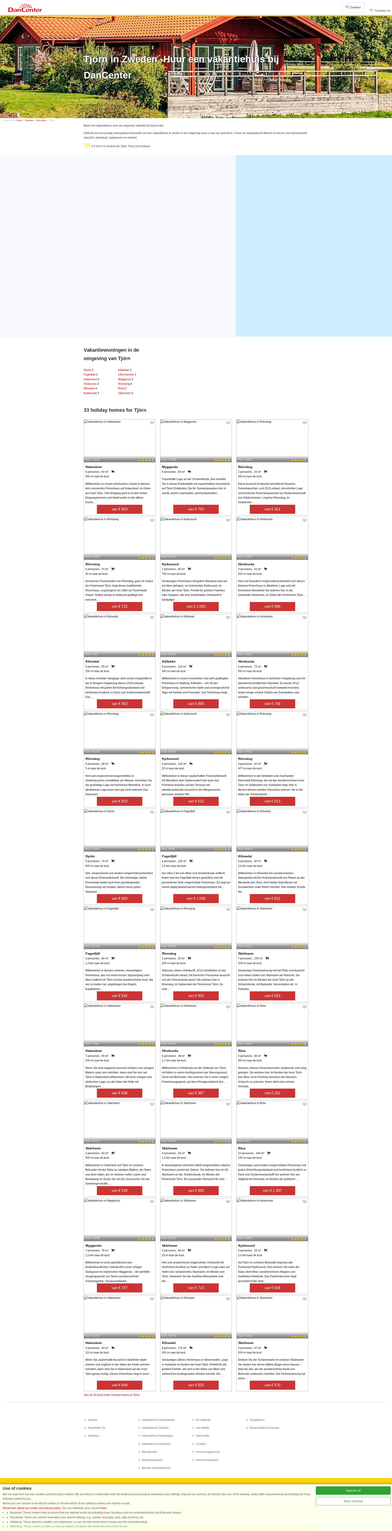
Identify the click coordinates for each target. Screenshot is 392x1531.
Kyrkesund (91, 393)
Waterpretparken (152, 1460)
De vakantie (203, 1419)
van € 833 (196, 1385)
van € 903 (119, 509)
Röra (122, 388)
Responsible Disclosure (264, 1427)
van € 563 (119, 704)
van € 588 (272, 606)
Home (19, 120)
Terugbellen (257, 1419)
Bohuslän (41, 120)
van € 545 (119, 996)
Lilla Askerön (127, 374)
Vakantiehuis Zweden (155, 1427)
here (104, 1508)
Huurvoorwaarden (207, 1460)
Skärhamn (125, 393)
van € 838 (119, 1093)
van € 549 (119, 1190)
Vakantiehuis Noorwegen (157, 1435)
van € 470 (272, 1385)
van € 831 (272, 898)
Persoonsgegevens (208, 1451)
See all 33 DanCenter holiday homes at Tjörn (111, 1395)
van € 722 (119, 606)
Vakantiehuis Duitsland (156, 1444)
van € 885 (196, 704)
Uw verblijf (202, 1427)
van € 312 (272, 509)
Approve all (353, 1490)
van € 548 (272, 1288)
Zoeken (355, 7)
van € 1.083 (196, 606)
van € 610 (196, 801)
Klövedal (90, 388)
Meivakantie (149, 1451)
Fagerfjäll (91, 374)
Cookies (201, 1444)
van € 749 (272, 704)
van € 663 (272, 996)
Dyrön (88, 370)
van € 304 (196, 996)
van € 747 (119, 1288)
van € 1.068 (196, 898)
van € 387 (196, 1093)
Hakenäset (91, 379)
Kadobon (93, 1435)
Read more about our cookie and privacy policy (32, 1508)
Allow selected (353, 1501)
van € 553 (119, 801)
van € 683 (119, 898)
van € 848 (119, 1385)
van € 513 (272, 801)
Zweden (29, 120)
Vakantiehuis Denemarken (158, 1419)
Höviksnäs (91, 383)
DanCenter (203, 1435)
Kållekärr (125, 370)
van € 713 (196, 1288)
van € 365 (196, 1190)
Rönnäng (125, 383)
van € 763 (196, 509)
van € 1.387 (272, 1190)
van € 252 (272, 1093)
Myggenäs (125, 379)
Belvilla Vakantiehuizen (156, 1468)
